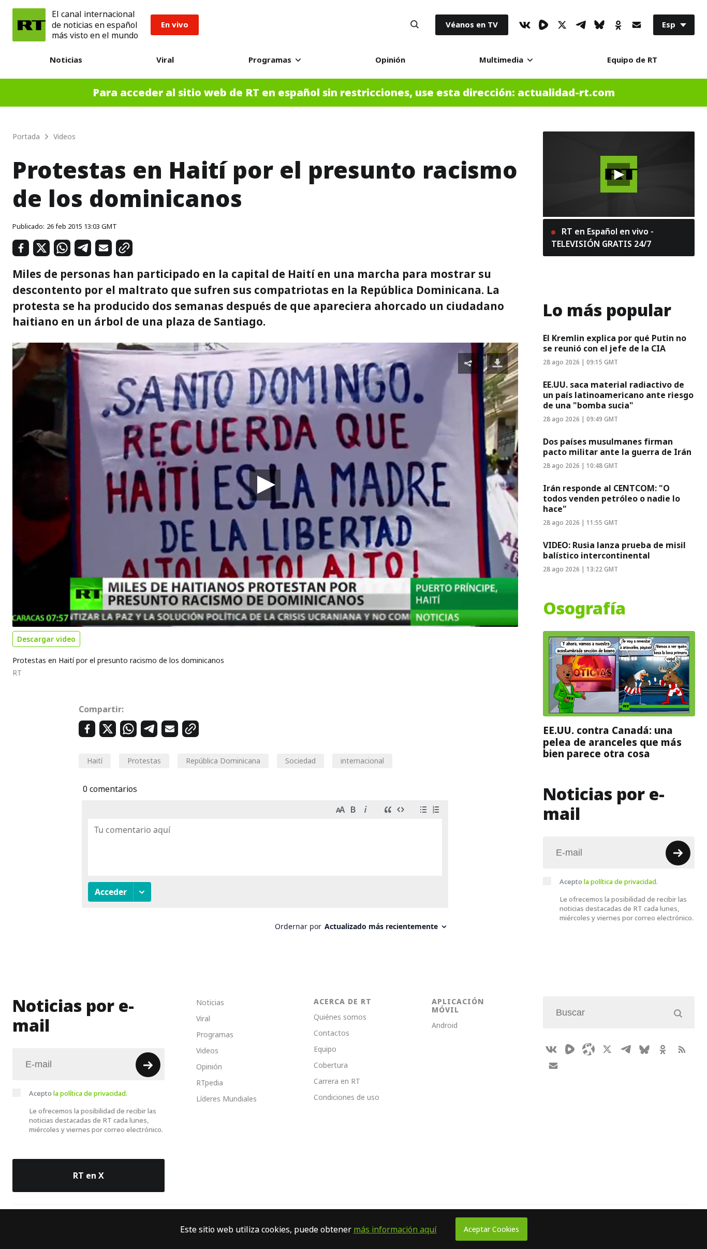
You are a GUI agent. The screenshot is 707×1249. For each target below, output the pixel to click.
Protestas (144, 760)
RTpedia (209, 1082)
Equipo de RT (632, 60)
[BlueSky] (599, 25)
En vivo (174, 25)
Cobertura (331, 1065)
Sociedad (300, 760)
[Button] (414, 24)
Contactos (331, 1032)
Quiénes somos (340, 1016)
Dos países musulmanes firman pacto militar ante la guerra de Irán (617, 446)
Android (445, 1025)
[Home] (29, 24)
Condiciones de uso (346, 1097)
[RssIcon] (681, 1049)
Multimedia (501, 60)
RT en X (88, 1175)
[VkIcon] (525, 25)
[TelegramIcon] (580, 25)
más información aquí (395, 1229)
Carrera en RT (337, 1081)
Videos (207, 1050)
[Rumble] (543, 25)
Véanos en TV (472, 25)
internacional (362, 760)
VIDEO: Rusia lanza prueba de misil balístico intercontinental (614, 550)
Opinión (390, 60)
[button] (265, 485)
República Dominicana (223, 760)
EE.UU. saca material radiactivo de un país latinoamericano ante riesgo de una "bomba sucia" (618, 395)
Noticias (66, 60)
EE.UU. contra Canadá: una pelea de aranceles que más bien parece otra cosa (612, 742)
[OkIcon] (618, 25)
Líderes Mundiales (226, 1098)
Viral (165, 60)
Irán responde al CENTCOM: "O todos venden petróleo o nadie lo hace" (611, 498)
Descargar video (46, 639)
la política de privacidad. (621, 881)
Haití (94, 760)
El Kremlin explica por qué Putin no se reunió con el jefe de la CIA (614, 343)
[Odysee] (588, 1049)
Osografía (584, 609)
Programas (269, 60)
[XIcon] (562, 25)
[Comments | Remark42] (265, 869)
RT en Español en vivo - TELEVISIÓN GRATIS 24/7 (602, 237)
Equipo (325, 1049)
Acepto (608, 881)
